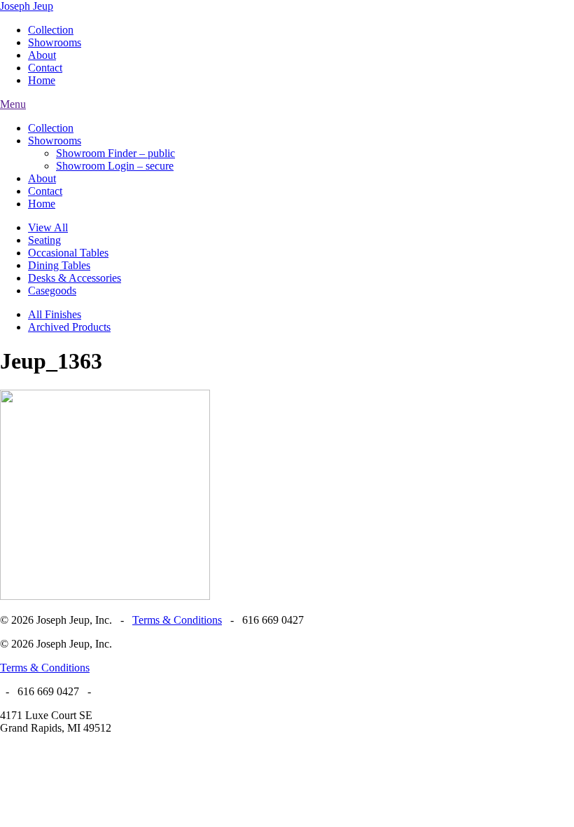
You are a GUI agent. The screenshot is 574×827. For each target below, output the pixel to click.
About (42, 55)
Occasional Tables (68, 253)
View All (48, 227)
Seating (44, 240)
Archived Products (69, 327)
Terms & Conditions (177, 620)
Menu (13, 104)
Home (41, 80)
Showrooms (54, 42)
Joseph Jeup (26, 6)
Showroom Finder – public (115, 153)
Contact (45, 68)
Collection (51, 30)
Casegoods (52, 290)
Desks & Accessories (74, 278)
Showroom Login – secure (115, 166)
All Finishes (54, 314)
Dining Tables (59, 265)
